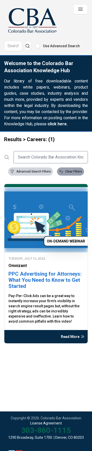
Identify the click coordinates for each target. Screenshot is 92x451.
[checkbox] (37, 46)
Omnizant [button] (17, 265)
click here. (58, 123)
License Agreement (46, 423)
